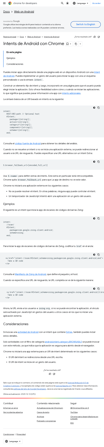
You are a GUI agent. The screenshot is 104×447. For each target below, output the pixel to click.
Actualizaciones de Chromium (50, 408)
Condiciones (8, 434)
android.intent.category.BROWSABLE (63, 342)
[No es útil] (99, 37)
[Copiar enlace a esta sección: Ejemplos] (17, 204)
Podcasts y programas (46, 421)
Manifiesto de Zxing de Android (30, 274)
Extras (69, 332)
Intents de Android (51, 37)
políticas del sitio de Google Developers (30, 389)
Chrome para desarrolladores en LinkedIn (84, 417)
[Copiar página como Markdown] (76, 44)
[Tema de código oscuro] (94, 108)
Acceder (96, 3)
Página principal (9, 37)
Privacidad (21, 434)
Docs (6, 11)
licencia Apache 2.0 (64, 386)
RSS (72, 423)
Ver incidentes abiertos (13, 412)
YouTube (74, 412)
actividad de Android (28, 332)
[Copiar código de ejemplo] (98, 108)
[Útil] (95, 37)
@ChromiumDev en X (79, 408)
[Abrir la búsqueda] (62, 3)
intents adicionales (71, 93)
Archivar (40, 416)
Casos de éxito (43, 412)
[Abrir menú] (4, 3)
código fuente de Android (28, 143)
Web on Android (24, 11)
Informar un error (10, 408)
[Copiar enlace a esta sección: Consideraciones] (31, 324)
